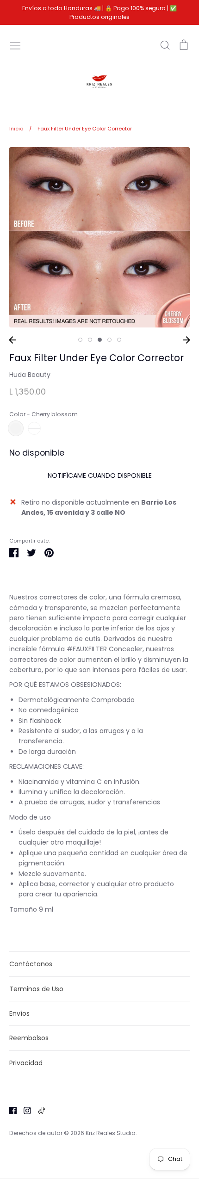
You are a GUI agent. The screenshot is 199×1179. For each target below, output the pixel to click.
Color (43, 414)
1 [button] (80, 340)
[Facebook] (9, 1110)
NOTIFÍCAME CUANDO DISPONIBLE (100, 475)
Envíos (19, 1013)
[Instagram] (24, 1110)
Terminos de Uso (36, 989)
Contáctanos (30, 964)
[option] (99, 237)
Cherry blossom (16, 428)
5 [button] (119, 340)
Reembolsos (29, 1038)
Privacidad (26, 1063)
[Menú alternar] (15, 45)
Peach (34, 428)
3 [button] (100, 340)
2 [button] (90, 340)
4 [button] (109, 340)
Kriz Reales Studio (111, 1133)
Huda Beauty (29, 374)
